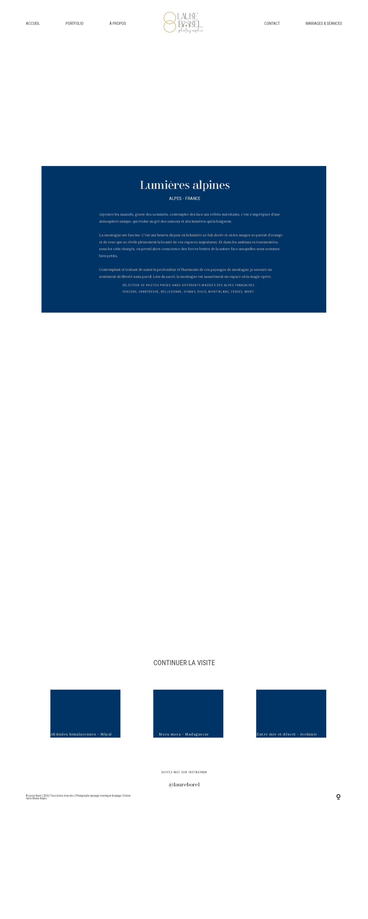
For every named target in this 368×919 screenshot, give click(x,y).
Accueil (33, 23)
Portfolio (75, 23)
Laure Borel (35, 795)
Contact (272, 23)
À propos (117, 23)
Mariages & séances (324, 23)
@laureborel (184, 784)
